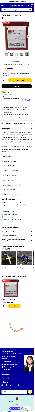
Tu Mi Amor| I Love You (8, 300)
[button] (6, 78)
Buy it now (17, 86)
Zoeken (30, 9)
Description (6, 129)
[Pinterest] (6, 385)
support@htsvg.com (10, 364)
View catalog (2, 5)
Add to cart (20, 80)
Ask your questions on (11, 368)
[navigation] (7, 54)
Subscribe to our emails (9, 388)
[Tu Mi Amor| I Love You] (11, 288)
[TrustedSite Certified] (7, 93)
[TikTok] (14, 385)
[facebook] (10, 385)
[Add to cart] (14, 306)
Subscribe (30, 392)
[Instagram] (2, 385)
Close (16, 374)
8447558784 (8, 362)
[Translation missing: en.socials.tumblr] (18, 385)
